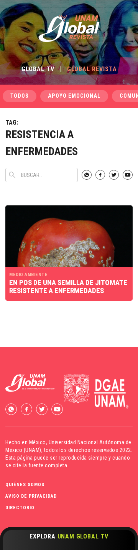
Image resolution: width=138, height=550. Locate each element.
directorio (19, 507)
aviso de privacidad (31, 496)
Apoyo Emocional (74, 96)
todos (19, 96)
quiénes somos (24, 484)
